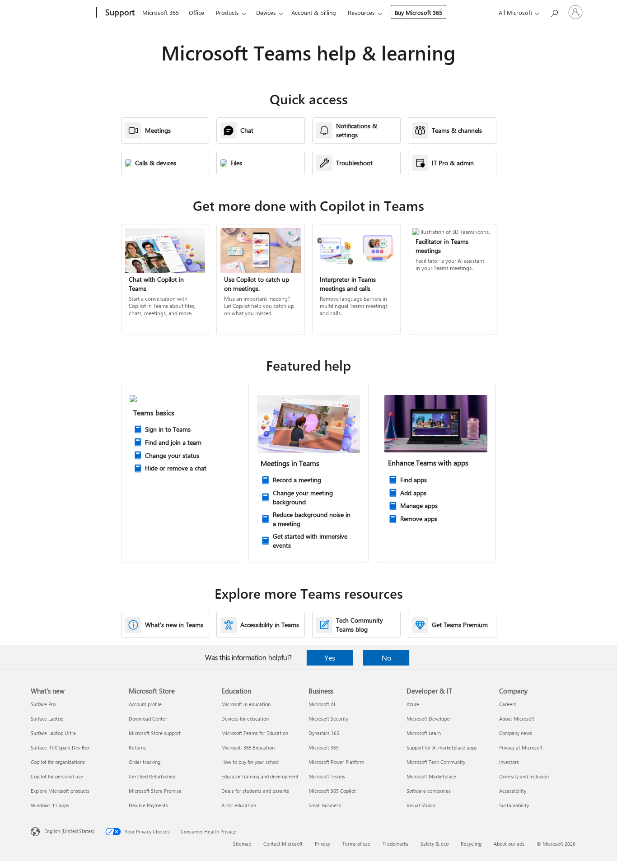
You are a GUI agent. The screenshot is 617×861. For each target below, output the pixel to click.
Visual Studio (421, 805)
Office (196, 12)
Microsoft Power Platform (336, 762)
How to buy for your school (250, 762)
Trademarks (395, 843)
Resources (361, 12)
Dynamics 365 (323, 733)
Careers (507, 704)
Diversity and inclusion (524, 776)
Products (227, 12)
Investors (509, 762)
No (386, 657)
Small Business (324, 805)
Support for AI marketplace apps (442, 747)
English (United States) (69, 831)
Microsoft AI (321, 704)
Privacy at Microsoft (520, 747)
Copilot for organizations (58, 762)
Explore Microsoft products (60, 790)
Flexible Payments (148, 805)
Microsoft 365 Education (248, 747)
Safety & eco (435, 843)
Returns (137, 747)
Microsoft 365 (160, 12)
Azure (413, 704)
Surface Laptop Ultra (53, 733)
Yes (329, 657)
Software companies (429, 790)
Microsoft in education (246, 704)
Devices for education (245, 718)
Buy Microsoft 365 (418, 12)
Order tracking (144, 762)
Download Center (148, 718)
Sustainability (514, 805)
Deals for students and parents (255, 790)
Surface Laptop (47, 718)
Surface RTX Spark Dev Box (60, 747)
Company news (515, 733)
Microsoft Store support (155, 733)
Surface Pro (43, 704)
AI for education (238, 805)
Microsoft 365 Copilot (332, 790)
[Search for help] (554, 11)
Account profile (145, 704)
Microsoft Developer (429, 718)
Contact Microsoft (283, 843)
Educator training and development (260, 776)
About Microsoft (516, 718)
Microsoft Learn (424, 733)
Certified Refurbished (152, 776)
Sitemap (242, 843)
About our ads (509, 843)
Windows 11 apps (50, 805)
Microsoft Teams (326, 776)
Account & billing (313, 12)
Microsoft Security (328, 718)
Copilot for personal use (57, 776)
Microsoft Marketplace (431, 776)
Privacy (322, 843)
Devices (266, 12)
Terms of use (356, 843)
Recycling (471, 843)
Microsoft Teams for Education (254, 733)
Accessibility (512, 790)
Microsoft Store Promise (155, 790)
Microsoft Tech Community (436, 762)
